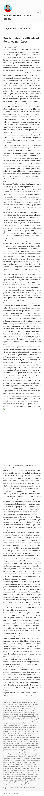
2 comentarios (30, 788)
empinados (31, 735)
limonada (6, 751)
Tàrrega (23, 782)
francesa (13, 743)
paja (18, 758)
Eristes (31, 737)
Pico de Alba (29, 764)
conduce (25, 726)
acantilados (7, 706)
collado (20, 726)
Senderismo (28, 704)
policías (30, 766)
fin (32, 741)
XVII (18, 788)
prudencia (30, 770)
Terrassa (30, 782)
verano (13, 786)
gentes (5, 745)
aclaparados (22, 706)
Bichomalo (6, 720)
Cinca (28, 724)
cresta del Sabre (30, 729)
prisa (38, 768)
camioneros (16, 722)
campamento (25, 722)
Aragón (26, 712)
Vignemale (34, 786)
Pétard (10, 764)
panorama (27, 758)
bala (25, 716)
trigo (35, 784)
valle (8, 786)
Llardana (12, 751)
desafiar (21, 731)
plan (25, 766)
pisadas (21, 766)
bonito (19, 720)
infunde (27, 749)
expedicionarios (18, 741)
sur (13, 782)
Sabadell (22, 776)
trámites (9, 784)
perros (5, 764)
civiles (5, 726)
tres (23, 784)
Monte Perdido (14, 755)
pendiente (36, 760)
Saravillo (30, 778)
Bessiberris (34, 718)
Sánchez (25, 778)
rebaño (34, 772)
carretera (18, 724)
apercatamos (14, 712)
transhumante (17, 784)
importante (21, 749)
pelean (15, 760)
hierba (25, 747)
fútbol (32, 743)
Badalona (35, 714)
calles (5, 722)
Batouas (15, 718)
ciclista (24, 724)
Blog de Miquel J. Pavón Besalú (17, 17)
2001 (37, 702)
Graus (5, 747)
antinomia (6, 712)
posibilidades (12, 768)
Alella (17, 708)
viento (28, 786)
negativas (36, 755)
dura (34, 733)
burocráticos (25, 720)
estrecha (29, 739)
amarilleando (7, 710)
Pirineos (21, 704)
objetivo (33, 757)
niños (9, 757)
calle (36, 720)
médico (25, 753)
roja (32, 774)
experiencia (27, 741)
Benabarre (27, 718)
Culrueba (6, 731)
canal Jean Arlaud (34, 722)
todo (4, 784)
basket (5, 718)
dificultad (14, 733)
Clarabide (11, 726)
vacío (5, 786)
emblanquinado (13, 735)
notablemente (22, 757)
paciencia (14, 758)
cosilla (35, 727)
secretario (6, 780)
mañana (5, 753)
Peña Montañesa (28, 760)
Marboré (19, 753)
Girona (10, 745)
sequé (30, 780)
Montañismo (14, 704)
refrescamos (16, 774)
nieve (5, 757)
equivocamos (24, 737)
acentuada (14, 706)
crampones (6, 729)
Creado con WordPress (10, 793)
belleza (21, 718)
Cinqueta (33, 724)
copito (31, 727)
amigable (15, 710)
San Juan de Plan (17, 778)
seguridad (13, 780)
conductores (33, 726)
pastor (37, 758)
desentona (27, 731)
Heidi (15, 747)
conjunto (6, 727)
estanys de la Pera (20, 739)
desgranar (35, 731)
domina (30, 733)
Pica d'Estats (17, 764)
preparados (26, 768)
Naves (31, 755)
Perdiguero (33, 762)
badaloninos (7, 716)
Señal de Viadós (22, 780)
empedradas (23, 735)
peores (14, 762)
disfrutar (19, 733)
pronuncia (14, 770)
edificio (5, 735)
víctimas (23, 786)
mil (36, 753)
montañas (6, 755)
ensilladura (6, 737)
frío (25, 743)
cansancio (12, 724)
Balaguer (30, 716)
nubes (29, 757)
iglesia (15, 749)
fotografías (6, 743)
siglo (33, 780)
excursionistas (7, 741)
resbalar (22, 774)
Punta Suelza (22, 772)
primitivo (33, 768)
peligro (19, 760)
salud (9, 778)
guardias (10, 747)
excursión (35, 739)
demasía (15, 731)
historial (30, 747)
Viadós (18, 786)
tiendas (35, 782)
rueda (17, 776)
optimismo (6, 758)
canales (5, 724)
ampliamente (23, 710)
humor (5, 749)
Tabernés (18, 782)
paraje (33, 758)
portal (35, 766)
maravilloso (12, 753)
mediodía (31, 753)
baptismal (36, 716)
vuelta (14, 788)
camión (10, 722)
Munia (26, 755)
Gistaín (15, 745)
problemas (6, 770)
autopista (15, 714)
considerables (23, 727)
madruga (23, 751)
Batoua (10, 718)
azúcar (29, 714)
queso (29, 772)
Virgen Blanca (7, 788)
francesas (20, 743)
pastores (6, 760)
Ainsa (13, 708)
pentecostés (7, 762)
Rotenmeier (6, 776)
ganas (37, 743)
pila (4, 766)
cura (11, 731)
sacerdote (34, 776)
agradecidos (7, 708)
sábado (27, 776)
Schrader (36, 778)
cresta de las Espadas (18, 729)
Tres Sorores (29, 784)
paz (11, 760)
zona (21, 788)
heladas (20, 747)
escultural (36, 737)
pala (22, 758)
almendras (29, 708)
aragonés (32, 712)
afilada (32, 706)
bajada (21, 716)
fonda (35, 741)
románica (37, 774)
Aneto (29, 710)
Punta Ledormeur (13, 772)
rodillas (28, 774)
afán (28, 706)
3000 (36, 704)
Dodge (25, 733)
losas (17, 751)
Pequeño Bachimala (23, 762)
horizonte (36, 747)
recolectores (7, 774)
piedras (36, 764)
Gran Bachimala (32, 745)
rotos (12, 776)
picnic (23, 764)
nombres (14, 757)
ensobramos (15, 737)
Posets (5, 768)
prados (20, 768)
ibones (10, 749)
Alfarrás (22, 708)
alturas (35, 708)
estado (11, 739)
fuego (28, 743)
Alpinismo (6, 704)
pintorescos (14, 766)
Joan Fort (33, 749)
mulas (22, 755)
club (15, 726)
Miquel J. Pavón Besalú (25, 702)
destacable (6, 733)
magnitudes (30, 751)
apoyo (21, 712)
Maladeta (37, 751)
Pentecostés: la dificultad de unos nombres (21, 39)
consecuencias (13, 727)
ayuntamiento (23, 714)
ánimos (34, 710)
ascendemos (7, 714)
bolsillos (13, 720)
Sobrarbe (6, 782)
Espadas (6, 739)
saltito (5, 778)
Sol (11, 782)
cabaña (32, 720)
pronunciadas (22, 770)
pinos (8, 766)
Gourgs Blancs (22, 745)
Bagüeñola (15, 716)
